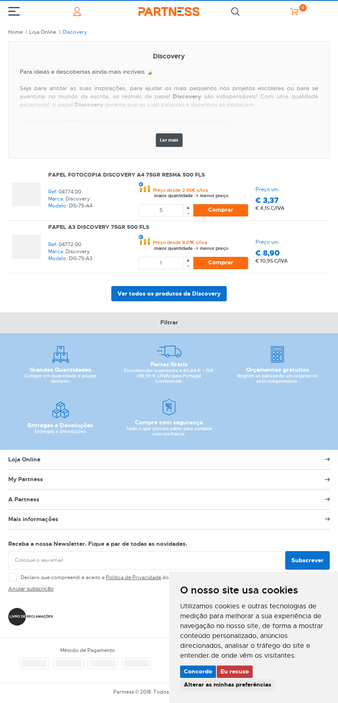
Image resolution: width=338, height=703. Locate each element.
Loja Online (42, 32)
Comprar (220, 209)
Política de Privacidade (133, 577)
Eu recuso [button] (235, 671)
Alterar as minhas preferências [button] (227, 684)
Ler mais (169, 140)
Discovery (75, 32)
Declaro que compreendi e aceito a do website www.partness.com (128, 577)
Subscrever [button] (307, 560)
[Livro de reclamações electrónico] (30, 617)
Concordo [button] (198, 671)
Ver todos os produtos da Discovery (169, 293)
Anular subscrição (31, 588)
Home (15, 32)
